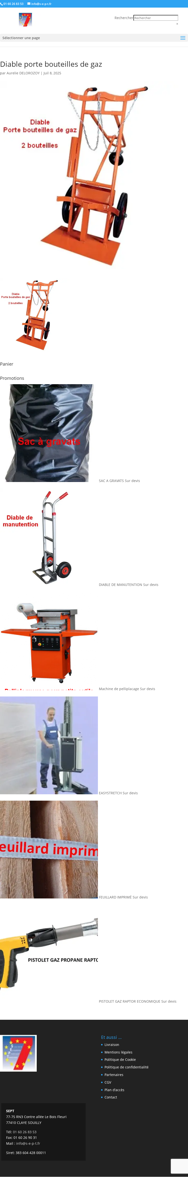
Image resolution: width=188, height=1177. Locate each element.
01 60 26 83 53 (13, 4)
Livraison (112, 1044)
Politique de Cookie (120, 1059)
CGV (108, 1082)
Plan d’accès (114, 1089)
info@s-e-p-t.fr (28, 1143)
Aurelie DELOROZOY (23, 73)
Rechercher (124, 17)
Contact (111, 1097)
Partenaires (114, 1074)
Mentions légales (118, 1052)
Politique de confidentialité (127, 1067)
